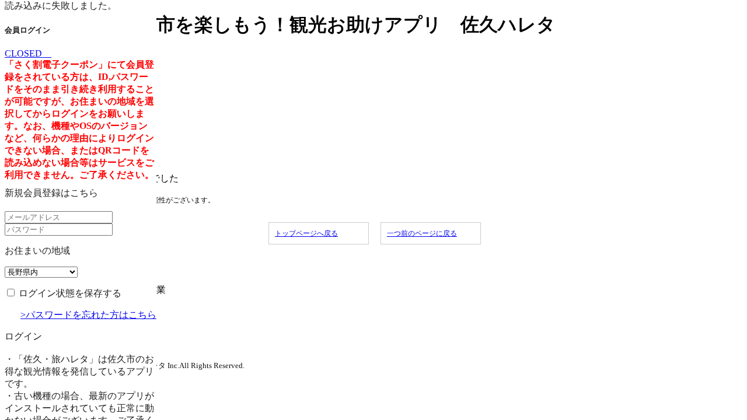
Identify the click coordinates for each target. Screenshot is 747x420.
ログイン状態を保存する (70, 293)
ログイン (23, 336)
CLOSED (28, 53)
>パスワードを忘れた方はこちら (88, 315)
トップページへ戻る (306, 233)
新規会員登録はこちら (51, 193)
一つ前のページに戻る (422, 233)
